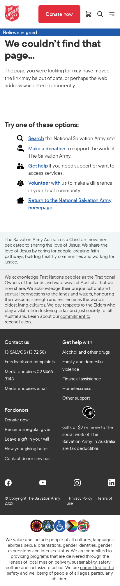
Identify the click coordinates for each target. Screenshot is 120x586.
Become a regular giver (27, 429)
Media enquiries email (26, 388)
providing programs (30, 556)
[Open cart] (88, 14)
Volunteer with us (47, 182)
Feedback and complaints (30, 361)
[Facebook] (8, 482)
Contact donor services (27, 458)
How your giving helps (26, 448)
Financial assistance (81, 379)
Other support (76, 398)
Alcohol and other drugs (86, 352)
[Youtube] (42, 482)
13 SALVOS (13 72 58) (25, 352)
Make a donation (46, 148)
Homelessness (76, 388)
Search (36, 138)
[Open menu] (111, 14)
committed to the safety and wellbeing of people (60, 570)
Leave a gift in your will (27, 439)
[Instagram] (77, 482)
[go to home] (12, 13)
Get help (38, 165)
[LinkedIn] (111, 482)
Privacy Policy (80, 498)
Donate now (16, 420)
